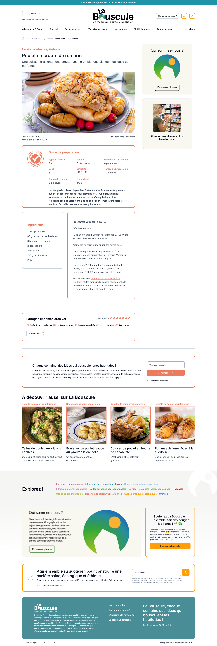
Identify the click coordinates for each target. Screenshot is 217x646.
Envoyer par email (106, 325)
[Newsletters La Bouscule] (169, 625)
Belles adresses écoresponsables (108, 489)
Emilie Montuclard (126, 136)
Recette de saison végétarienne (40, 38)
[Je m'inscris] (185, 572)
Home (23, 38)
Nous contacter (117, 605)
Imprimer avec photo (65, 325)
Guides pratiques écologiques (140, 494)
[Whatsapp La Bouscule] (126, 318)
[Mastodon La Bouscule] (120, 318)
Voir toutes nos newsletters (33, 19)
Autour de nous (164, 29)
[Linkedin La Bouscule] (117, 318)
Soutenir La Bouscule (170, 546)
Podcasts (178, 489)
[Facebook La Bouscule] (111, 318)
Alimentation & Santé (32, 29)
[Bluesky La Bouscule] (129, 318)
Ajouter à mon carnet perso (41, 325)
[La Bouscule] (113, 15)
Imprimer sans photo (86, 325)
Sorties (133, 489)
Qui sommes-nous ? (119, 610)
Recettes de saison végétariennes (103, 494)
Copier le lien (124, 325)
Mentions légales (31, 643)
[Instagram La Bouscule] (114, 318)
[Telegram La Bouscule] (123, 318)
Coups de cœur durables (69, 494)
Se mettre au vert (73, 29)
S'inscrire (33, 13)
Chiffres (163, 494)
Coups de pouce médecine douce (142, 484)
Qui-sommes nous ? (167, 16)
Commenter (34, 333)
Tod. (190, 642)
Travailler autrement (97, 29)
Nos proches (121, 29)
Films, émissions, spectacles (71, 489)
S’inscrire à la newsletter (122, 615)
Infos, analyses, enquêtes (99, 484)
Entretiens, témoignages (69, 484)
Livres (118, 484)
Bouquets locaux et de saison (155, 489)
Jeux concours (49, 643)
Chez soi (53, 29)
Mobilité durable (142, 29)
